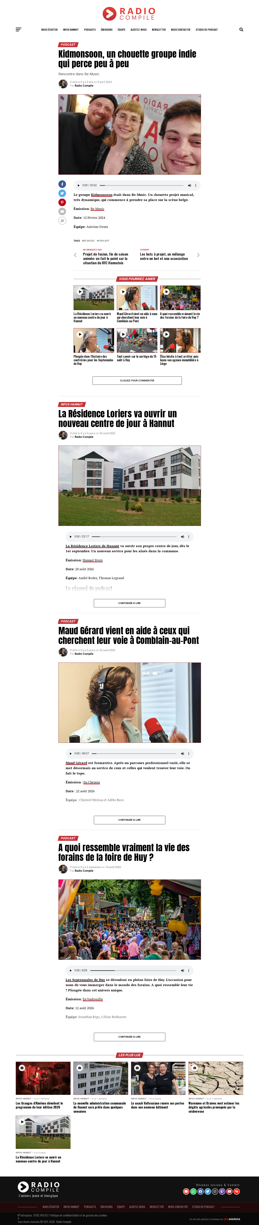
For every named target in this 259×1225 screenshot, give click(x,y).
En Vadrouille (93, 999)
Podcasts (90, 29)
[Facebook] (200, 1191)
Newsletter (159, 29)
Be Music (97, 209)
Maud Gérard (76, 763)
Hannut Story (93, 560)
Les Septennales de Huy (85, 980)
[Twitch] (222, 1191)
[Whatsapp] (193, 1191)
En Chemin (91, 782)
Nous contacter (180, 29)
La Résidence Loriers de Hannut (92, 546)
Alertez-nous (139, 29)
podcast (103, 241)
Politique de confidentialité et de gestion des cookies (78, 1215)
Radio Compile (84, 85)
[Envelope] (186, 1191)
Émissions (106, 29)
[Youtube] (229, 1191)
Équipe (121, 29)
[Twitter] (208, 1191)
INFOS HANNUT (71, 29)
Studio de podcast (207, 29)
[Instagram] (215, 1191)
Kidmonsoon (101, 194)
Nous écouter (49, 29)
